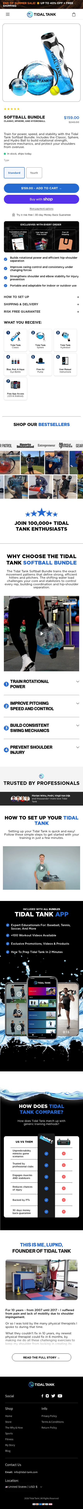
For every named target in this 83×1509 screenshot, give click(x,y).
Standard (14, 173)
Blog (7, 1451)
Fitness (9, 1439)
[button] (7, 14)
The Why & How (14, 1427)
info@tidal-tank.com (26, 1472)
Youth (34, 173)
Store (8, 1421)
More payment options (41, 208)
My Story (10, 1445)
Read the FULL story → (41, 1357)
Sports (9, 1433)
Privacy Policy (49, 1416)
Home (9, 1416)
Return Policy (49, 1427)
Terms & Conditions (53, 1421)
